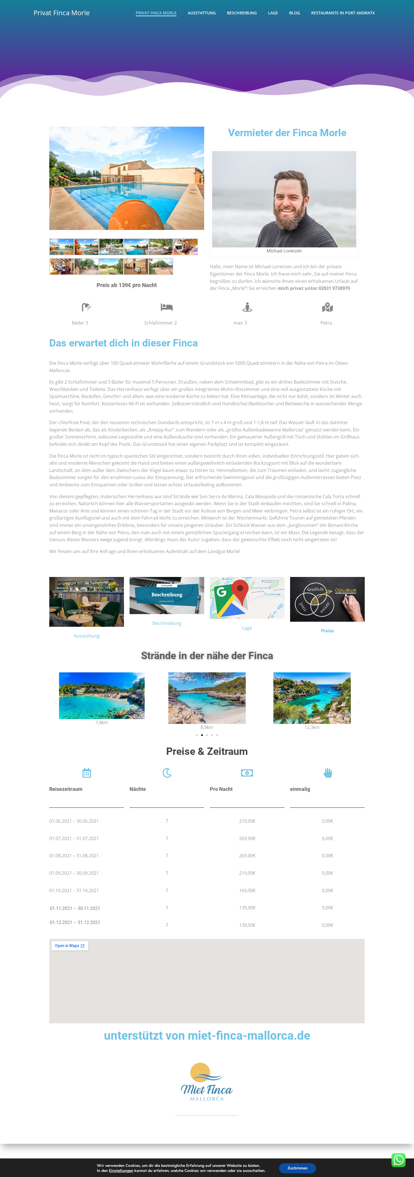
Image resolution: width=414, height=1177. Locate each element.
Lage (273, 12)
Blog (294, 12)
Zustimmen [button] (298, 1168)
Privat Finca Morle (62, 12)
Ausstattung (202, 12)
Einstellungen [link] (121, 1170)
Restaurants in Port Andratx (343, 12)
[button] (197, 735)
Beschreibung (242, 12)
